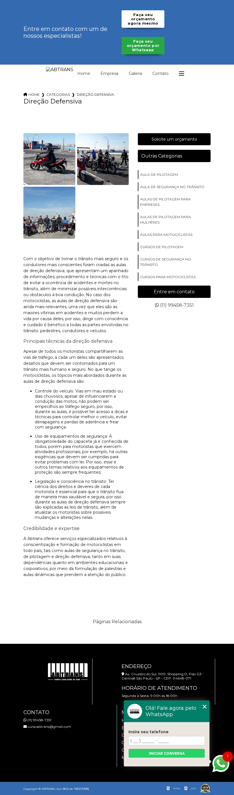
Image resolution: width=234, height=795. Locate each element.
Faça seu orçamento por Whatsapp (143, 45)
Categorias (58, 94)
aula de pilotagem (159, 174)
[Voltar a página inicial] (59, 69)
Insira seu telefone (148, 732)
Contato (160, 73)
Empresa (109, 73)
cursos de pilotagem (161, 247)
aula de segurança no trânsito (172, 187)
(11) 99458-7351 (176, 305)
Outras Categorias (161, 156)
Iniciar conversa (167, 753)
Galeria (135, 73)
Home (83, 73)
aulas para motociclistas (166, 234)
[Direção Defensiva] (49, 159)
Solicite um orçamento (174, 139)
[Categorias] (181, 74)
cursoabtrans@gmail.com (49, 726)
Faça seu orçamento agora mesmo (143, 19)
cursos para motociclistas (167, 277)
